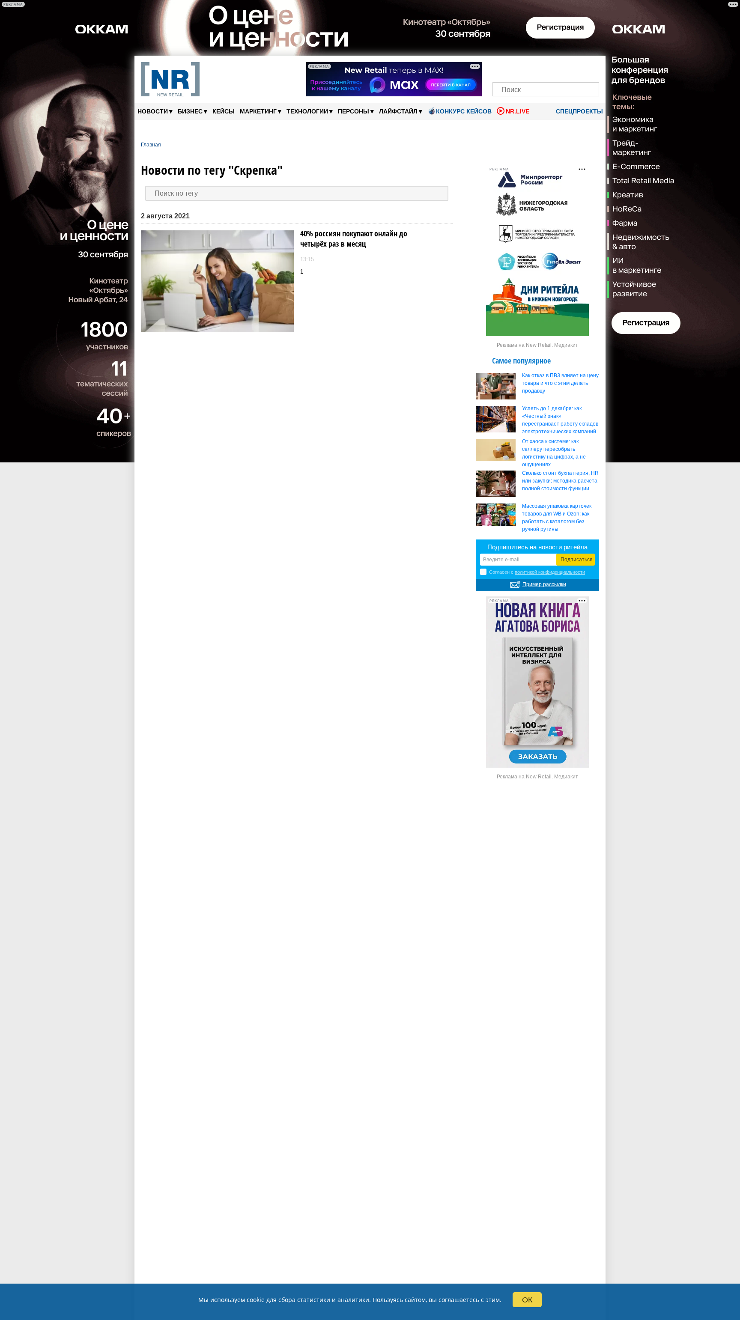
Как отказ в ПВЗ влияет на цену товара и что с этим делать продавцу (560, 383)
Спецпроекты (578, 111)
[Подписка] (590, 67)
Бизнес (192, 111)
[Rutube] (575, 67)
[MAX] (531, 67)
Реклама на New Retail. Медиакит (537, 345)
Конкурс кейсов (464, 111)
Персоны (356, 111)
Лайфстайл (400, 111)
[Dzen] (545, 67)
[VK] (516, 67)
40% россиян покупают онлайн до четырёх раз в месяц (353, 238)
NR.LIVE (517, 111)
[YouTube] (560, 67)
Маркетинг (260, 111)
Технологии (309, 111)
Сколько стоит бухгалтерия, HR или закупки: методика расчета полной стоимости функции (560, 481)
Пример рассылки (544, 584)
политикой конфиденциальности (550, 572)
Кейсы (223, 111)
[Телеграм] (501, 67)
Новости (155, 111)
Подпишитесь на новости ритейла (537, 547)
